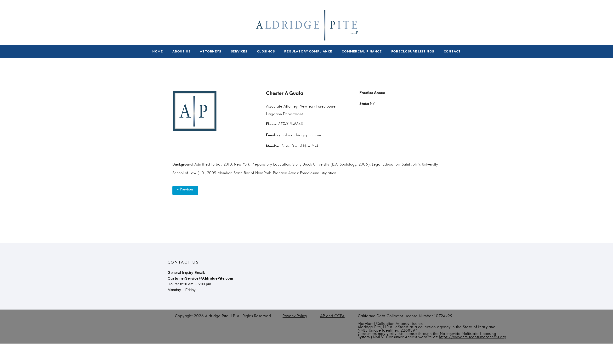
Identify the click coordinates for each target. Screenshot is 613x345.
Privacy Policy (295, 316)
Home (157, 51)
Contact (452, 51)
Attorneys (210, 51)
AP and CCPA (332, 316)
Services (239, 51)
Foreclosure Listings (412, 51)
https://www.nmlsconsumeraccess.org (472, 337)
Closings (266, 51)
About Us (181, 51)
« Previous (185, 190)
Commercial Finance (361, 51)
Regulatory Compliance (308, 51)
